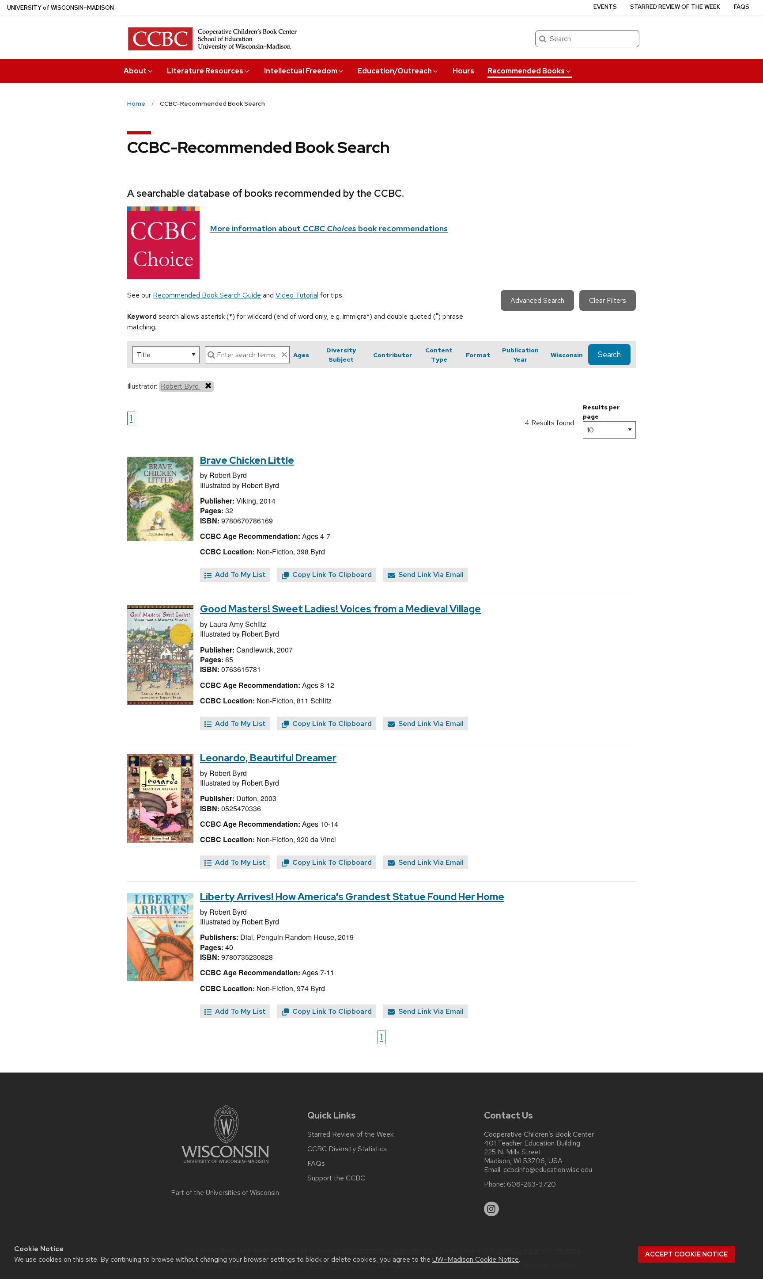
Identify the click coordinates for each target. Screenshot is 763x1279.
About (135, 71)
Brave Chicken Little (247, 460)
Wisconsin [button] (567, 355)
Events (605, 7)
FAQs (741, 7)
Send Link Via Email (430, 574)
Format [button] (478, 355)
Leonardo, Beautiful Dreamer (268, 758)
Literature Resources (205, 71)
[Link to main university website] (225, 1164)
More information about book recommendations (329, 228)
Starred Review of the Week (675, 7)
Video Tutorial (297, 295)
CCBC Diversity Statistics (347, 1149)
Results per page (601, 411)
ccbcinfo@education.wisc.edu (547, 1169)
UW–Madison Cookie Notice (475, 1259)
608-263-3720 (531, 1184)
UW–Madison (60, 7)
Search (609, 354)
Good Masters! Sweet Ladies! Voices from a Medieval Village (340, 609)
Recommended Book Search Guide (207, 295)
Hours (463, 71)
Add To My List (239, 574)
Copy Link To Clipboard (331, 574)
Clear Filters (607, 300)
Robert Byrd (180, 386)
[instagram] (491, 1209)
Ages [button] (301, 355)
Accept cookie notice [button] (686, 1254)
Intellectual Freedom (300, 71)
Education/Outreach (395, 71)
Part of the (225, 1192)
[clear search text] (284, 355)
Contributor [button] (392, 355)
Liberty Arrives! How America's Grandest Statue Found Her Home (352, 896)
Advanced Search (537, 300)
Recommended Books (526, 71)
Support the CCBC (336, 1178)
